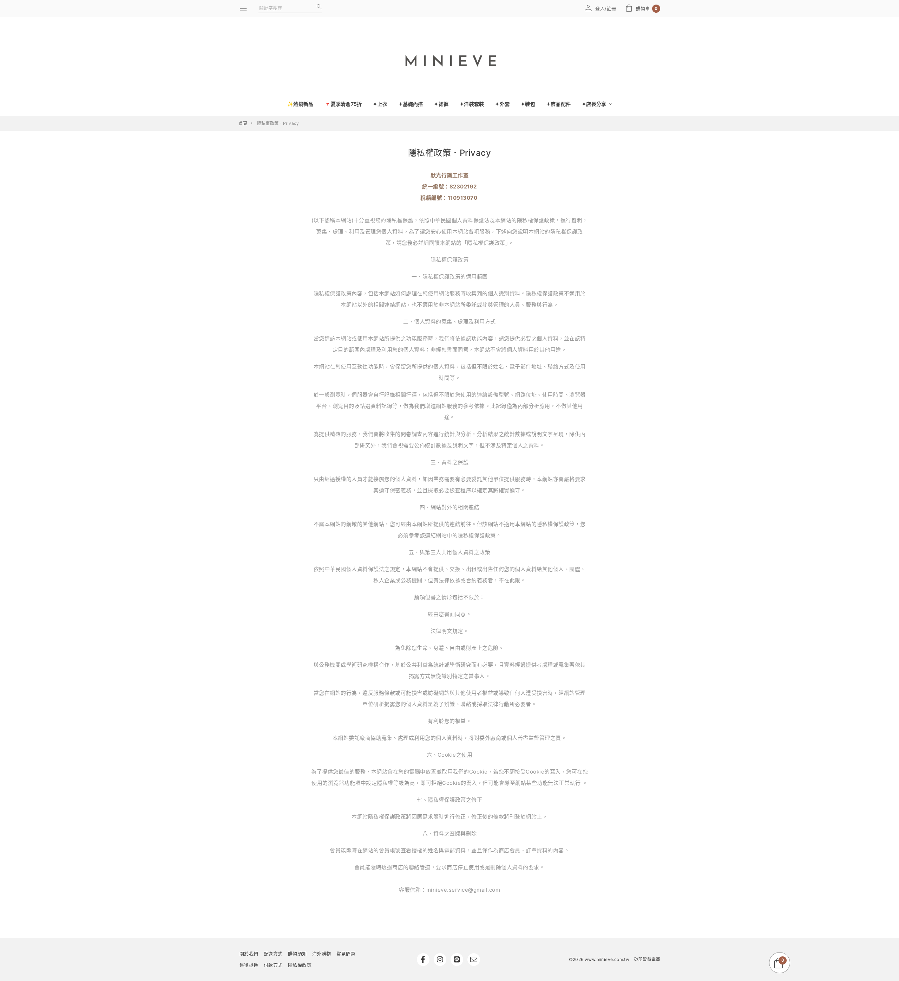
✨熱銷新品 (300, 104)
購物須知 (297, 953)
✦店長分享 (595, 104)
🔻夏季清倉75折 (343, 104)
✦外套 (502, 104)
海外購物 (321, 953)
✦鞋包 (528, 104)
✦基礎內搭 (411, 104)
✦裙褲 (441, 104)
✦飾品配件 (558, 104)
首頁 (243, 123)
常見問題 (345, 953)
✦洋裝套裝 (472, 104)
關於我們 (248, 953)
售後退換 (248, 965)
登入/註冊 (605, 8)
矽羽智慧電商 (647, 959)
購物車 (647, 9)
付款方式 (273, 965)
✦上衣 (380, 104)
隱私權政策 (300, 965)
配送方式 (273, 953)
